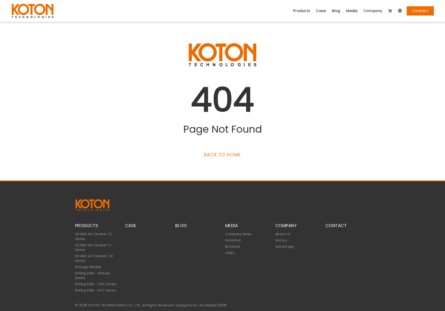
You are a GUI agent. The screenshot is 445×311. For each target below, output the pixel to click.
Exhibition (233, 240)
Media (351, 10)
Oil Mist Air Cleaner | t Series (93, 247)
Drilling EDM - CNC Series (96, 284)
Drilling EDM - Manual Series (92, 275)
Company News (238, 234)
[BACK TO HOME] (222, 149)
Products (301, 10)
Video (230, 253)
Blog (336, 10)
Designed (184, 305)
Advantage (284, 246)
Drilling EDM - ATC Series (95, 290)
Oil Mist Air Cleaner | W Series (94, 258)
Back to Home (222, 155)
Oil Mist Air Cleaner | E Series (93, 236)
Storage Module (88, 267)
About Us (282, 234)
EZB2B (221, 305)
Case (321, 10)
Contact (420, 10)
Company (372, 10)
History (281, 240)
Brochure (232, 246)
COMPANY (286, 225)
